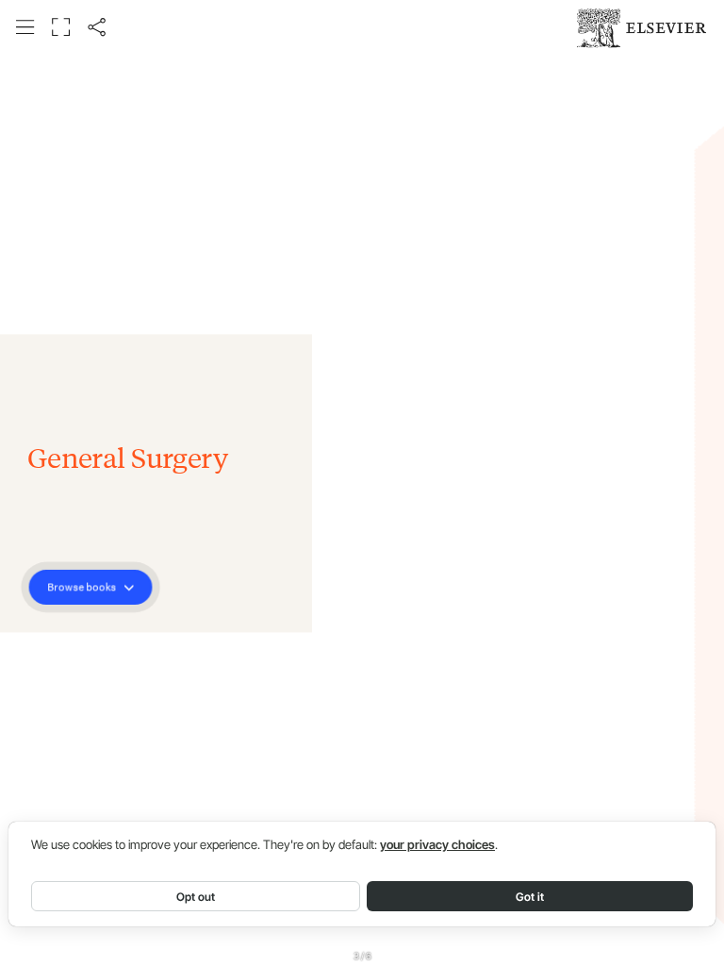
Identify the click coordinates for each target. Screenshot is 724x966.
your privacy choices (437, 845)
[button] (24, 26)
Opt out (195, 897)
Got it (530, 897)
